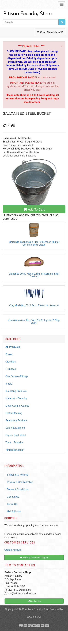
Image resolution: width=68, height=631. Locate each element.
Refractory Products (16, 420)
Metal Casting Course (17, 405)
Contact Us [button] (35, 600)
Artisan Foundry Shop (37, 609)
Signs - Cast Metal (15, 435)
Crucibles (10, 361)
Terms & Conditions (18, 489)
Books (8, 354)
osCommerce (34, 616)
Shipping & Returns (17, 474)
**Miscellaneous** (15, 449)
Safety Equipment (15, 427)
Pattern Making (13, 413)
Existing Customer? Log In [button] (35, 557)
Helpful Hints (14, 511)
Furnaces (10, 369)
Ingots (8, 383)
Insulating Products (16, 391)
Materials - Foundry (16, 398)
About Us (12, 504)
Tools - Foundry (14, 442)
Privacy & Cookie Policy (20, 482)
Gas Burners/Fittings (16, 376)
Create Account (12, 549)
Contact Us (13, 496)
